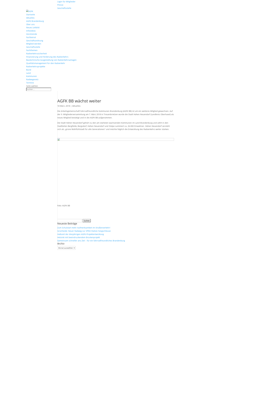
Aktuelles (30, 17)
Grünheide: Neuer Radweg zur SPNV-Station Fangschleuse (84, 231)
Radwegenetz (32, 79)
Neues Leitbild (32, 27)
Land (28, 73)
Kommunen (31, 76)
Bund (28, 69)
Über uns (30, 24)
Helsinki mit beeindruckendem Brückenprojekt (78, 237)
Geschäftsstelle (64, 8)
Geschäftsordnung (34, 40)
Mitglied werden (33, 43)
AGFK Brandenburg (35, 21)
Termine (30, 82)
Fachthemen (32, 50)
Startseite (30, 14)
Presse (60, 5)
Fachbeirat (31, 37)
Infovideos (31, 30)
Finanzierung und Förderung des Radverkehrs (47, 56)
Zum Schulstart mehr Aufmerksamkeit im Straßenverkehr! (83, 227)
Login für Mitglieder (66, 1)
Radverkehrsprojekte (35, 66)
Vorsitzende (31, 34)
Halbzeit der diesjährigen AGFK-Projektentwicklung (80, 234)
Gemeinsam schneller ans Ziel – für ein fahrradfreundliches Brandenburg (91, 240)
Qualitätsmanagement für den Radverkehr (45, 63)
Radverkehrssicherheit (36, 53)
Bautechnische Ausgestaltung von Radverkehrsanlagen (51, 60)
